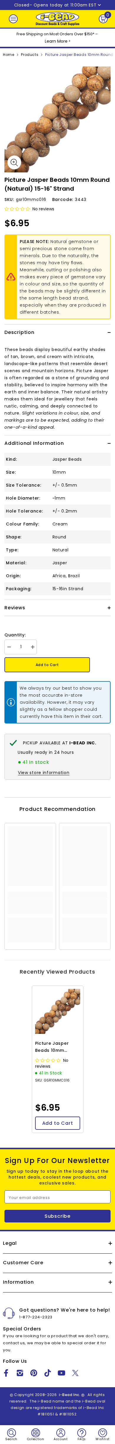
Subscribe (57, 1216)
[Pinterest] (34, 1373)
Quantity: (15, 635)
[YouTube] (61, 1373)
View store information (43, 773)
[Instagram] (20, 1373)
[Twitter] (75, 1373)
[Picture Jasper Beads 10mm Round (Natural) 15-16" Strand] (57, 1011)
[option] (57, 119)
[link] (30, 906)
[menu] (13, 19)
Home (8, 54)
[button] (17, 209)
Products (29, 54)
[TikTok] (48, 1373)
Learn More (56, 41)
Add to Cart (47, 664)
